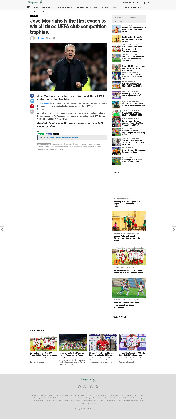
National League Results (72, 400)
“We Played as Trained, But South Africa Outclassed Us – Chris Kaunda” (133, 142)
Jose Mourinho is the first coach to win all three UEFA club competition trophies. (70, 147)
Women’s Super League (88, 7)
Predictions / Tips (115, 398)
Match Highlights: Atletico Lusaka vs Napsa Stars (132, 161)
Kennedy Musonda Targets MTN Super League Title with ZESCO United (134, 29)
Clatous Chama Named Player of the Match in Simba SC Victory (101, 354)
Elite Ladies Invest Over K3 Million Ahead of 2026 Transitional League (132, 49)
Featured (51, 398)
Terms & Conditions (66, 395)
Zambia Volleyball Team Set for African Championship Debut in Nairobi (133, 39)
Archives (89, 395)
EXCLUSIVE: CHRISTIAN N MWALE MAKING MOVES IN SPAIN (132, 76)
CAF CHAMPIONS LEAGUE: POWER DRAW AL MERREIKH (132, 85)
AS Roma (69, 144)
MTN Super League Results (135, 395)
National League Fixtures (54, 400)
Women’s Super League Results (133, 400)
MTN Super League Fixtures (114, 395)
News (73, 398)
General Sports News (132, 7)
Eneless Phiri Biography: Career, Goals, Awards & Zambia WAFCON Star (134, 68)
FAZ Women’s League (83, 398)
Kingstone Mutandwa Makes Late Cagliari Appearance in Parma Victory (72, 355)
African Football (110, 7)
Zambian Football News (100, 398)
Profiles (125, 398)
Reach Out (39, 12)
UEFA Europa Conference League (50, 149)
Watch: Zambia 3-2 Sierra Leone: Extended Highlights (134, 151)
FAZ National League (136, 398)
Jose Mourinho (43, 103)
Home (36, 7)
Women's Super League (123, 267)
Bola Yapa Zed (48, 7)
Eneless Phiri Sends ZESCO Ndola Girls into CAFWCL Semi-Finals (132, 354)
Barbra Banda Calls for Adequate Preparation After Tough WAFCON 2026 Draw (132, 123)
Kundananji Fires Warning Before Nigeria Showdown (131, 94)
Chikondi (41, 38)
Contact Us (43, 395)
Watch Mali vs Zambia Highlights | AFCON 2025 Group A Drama (133, 133)
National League (66, 7)
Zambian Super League (122, 300)
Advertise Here (54, 395)
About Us (35, 395)
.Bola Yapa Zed (57, 144)
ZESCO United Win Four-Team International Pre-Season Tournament (133, 58)
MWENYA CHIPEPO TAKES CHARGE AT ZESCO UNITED (132, 114)
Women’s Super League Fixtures (110, 400)
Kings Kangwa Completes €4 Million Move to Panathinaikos (133, 104)
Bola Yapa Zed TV (40, 398)
